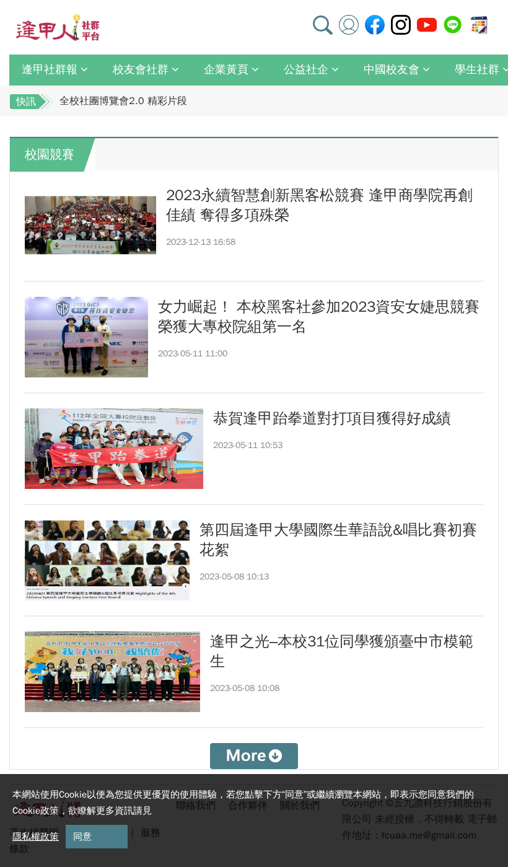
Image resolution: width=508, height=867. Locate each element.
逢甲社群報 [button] (49, 69)
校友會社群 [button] (141, 69)
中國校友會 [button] (391, 69)
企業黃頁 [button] (226, 69)
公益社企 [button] (306, 69)
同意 (82, 836)
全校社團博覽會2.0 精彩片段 (123, 101)
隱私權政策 (35, 836)
